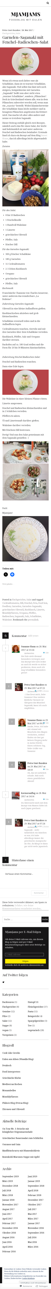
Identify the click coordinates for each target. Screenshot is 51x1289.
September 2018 (36, 1186)
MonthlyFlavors (10, 613)
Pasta (30, 1011)
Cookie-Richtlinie (28, 1278)
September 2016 (36, 1233)
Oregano (23, 613)
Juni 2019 (32, 1176)
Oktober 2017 (34, 1204)
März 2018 (7, 1195)
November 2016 (36, 1228)
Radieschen (8, 616)
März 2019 (7, 1181)
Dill (21, 603)
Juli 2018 (6, 1190)
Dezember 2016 (10, 1228)
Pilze (4, 1016)
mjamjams (25, 14)
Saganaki (19, 616)
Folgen (25, 961)
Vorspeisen (7, 1035)
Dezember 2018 (10, 1186)
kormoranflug (28, 793)
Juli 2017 (32, 1209)
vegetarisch (33, 1030)
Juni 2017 (7, 1214)
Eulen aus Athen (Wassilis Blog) (17, 1059)
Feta (35, 603)
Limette (40, 609)
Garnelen (16, 606)
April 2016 (7, 1247)
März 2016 (33, 1247)
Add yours (33, 636)
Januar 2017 (34, 1223)
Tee (30, 1025)
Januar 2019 (34, 1181)
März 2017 (33, 1218)
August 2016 (8, 1237)
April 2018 (33, 1190)
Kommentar (39, 893)
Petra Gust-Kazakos (11, 30)
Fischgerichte (8, 33)
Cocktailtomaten (10, 603)
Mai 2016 (32, 1242)
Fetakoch (6, 1065)
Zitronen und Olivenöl (13, 1109)
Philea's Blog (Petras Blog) (15, 1103)
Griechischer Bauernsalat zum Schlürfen (22, 1138)
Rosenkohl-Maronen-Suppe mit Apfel (20, 1157)
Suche (46, 3)
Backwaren (8, 1002)
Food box (42, 603)
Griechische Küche (11, 1078)
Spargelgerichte (36, 1021)
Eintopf (31, 1002)
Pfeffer (32, 613)
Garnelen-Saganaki (31, 606)
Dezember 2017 (35, 1200)
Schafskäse (35, 616)
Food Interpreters (11, 1071)
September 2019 (10, 1176)
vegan (5, 1030)
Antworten (29, 653)
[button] (16, 452)
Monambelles (9, 1090)
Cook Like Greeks (11, 1053)
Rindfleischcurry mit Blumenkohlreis (21, 1150)
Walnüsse (7, 620)
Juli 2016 (32, 1237)
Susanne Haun (28, 646)
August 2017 (8, 1209)
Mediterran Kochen (12, 1084)
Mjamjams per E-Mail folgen (23, 932)
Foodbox (6, 606)
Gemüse (6, 1011)
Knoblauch (30, 609)
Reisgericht (33, 1016)
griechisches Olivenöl (13, 609)
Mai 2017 (32, 1214)
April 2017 (7, 1218)
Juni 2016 (7, 1242)
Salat (18, 33)
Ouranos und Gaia (11, 1144)
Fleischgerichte (35, 1007)
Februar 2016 (9, 1251)
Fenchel (28, 603)
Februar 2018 (34, 1195)
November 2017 (10, 1204)
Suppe (5, 1025)
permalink (33, 620)
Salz (27, 616)
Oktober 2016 (9, 1233)
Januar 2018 (8, 1200)
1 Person (45, 691)
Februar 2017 (9, 1223)
